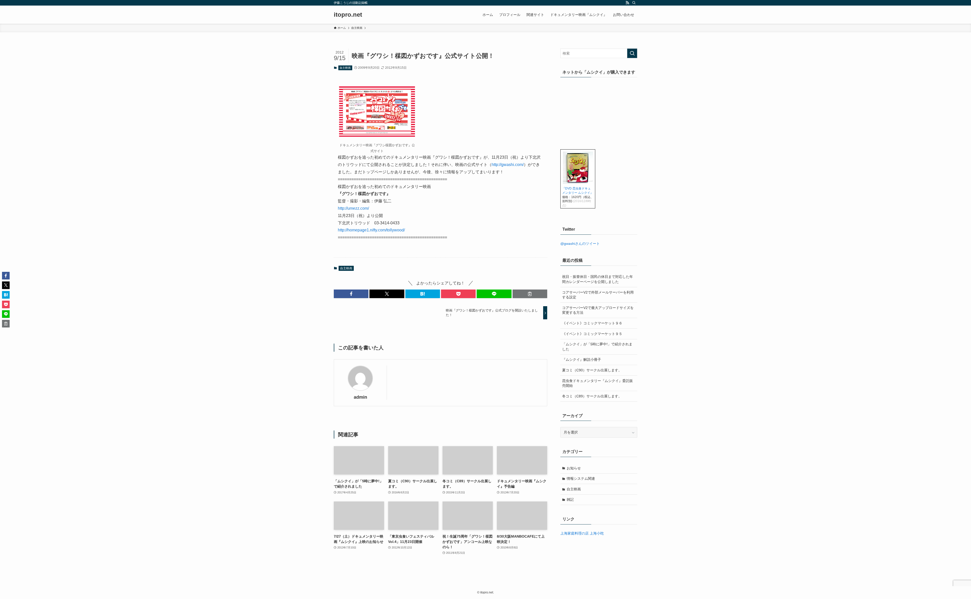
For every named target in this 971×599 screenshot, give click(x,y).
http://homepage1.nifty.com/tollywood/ (371, 230)
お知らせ (574, 468)
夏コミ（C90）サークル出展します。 (592, 370)
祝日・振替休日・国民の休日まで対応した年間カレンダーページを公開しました (597, 279)
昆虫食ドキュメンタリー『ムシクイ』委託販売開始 (597, 383)
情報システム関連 (581, 478)
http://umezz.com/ (353, 208)
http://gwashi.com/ (508, 164)
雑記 (570, 499)
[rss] (627, 3)
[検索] (634, 3)
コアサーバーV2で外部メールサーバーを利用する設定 (598, 294)
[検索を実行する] (632, 53)
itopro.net (348, 15)
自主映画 (345, 67)
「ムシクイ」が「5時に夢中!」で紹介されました (597, 346)
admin (360, 397)
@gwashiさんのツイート (580, 244)
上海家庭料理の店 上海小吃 (582, 533)
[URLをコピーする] (530, 294)
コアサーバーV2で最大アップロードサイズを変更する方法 (598, 310)
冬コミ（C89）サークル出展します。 (592, 396)
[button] (351, 294)
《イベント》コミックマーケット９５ (592, 334)
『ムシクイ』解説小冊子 (581, 359)
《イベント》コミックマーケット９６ (592, 323)
